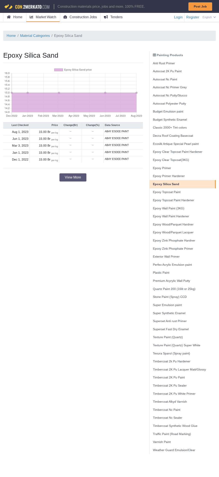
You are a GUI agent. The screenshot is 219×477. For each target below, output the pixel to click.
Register (192, 17)
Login (178, 17)
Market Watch (45, 17)
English (208, 17)
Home (17, 17)
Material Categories (35, 36)
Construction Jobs (83, 17)
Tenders (116, 17)
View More (73, 177)
